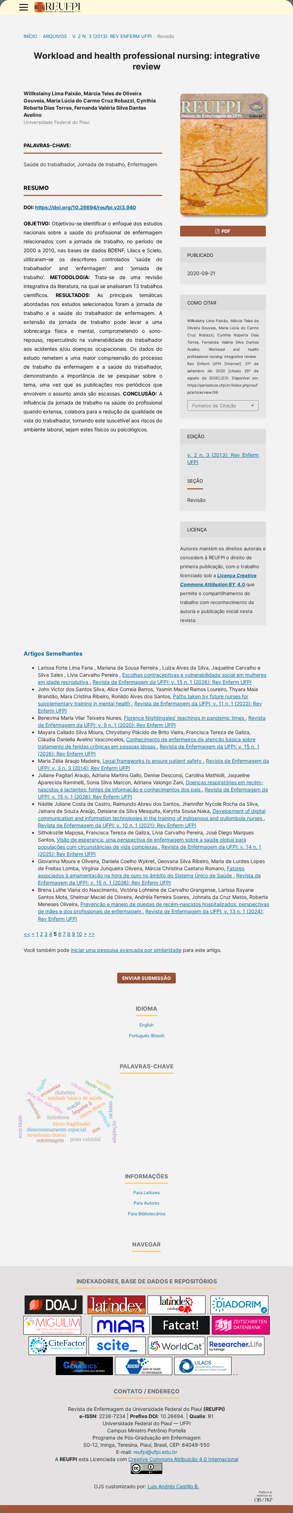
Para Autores (146, 1203)
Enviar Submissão (146, 978)
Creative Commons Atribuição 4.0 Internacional (183, 1459)
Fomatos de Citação (214, 405)
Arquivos (55, 36)
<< (27, 934)
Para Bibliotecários (146, 1213)
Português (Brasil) (146, 1035)
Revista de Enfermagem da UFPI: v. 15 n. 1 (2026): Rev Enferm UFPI (172, 682)
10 (79, 934)
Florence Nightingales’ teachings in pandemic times (184, 718)
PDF (225, 231)
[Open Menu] (23, 7)
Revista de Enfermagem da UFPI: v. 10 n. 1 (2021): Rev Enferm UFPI (117, 825)
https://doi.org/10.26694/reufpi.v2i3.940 (85, 207)
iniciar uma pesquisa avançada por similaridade (126, 950)
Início (30, 36)
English (146, 1025)
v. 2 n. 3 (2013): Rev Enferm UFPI (112, 36)
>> (91, 934)
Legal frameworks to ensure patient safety (153, 761)
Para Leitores (146, 1192)
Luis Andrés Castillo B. (173, 1486)
